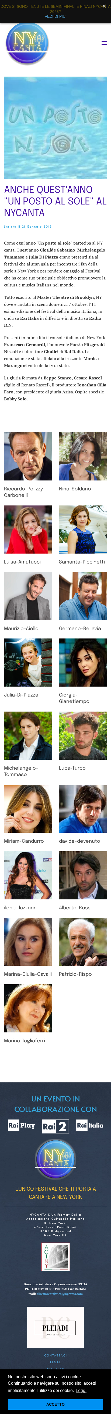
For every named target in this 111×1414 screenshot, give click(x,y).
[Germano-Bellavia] (83, 596)
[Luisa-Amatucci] (28, 529)
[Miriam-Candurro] (28, 809)
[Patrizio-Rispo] (83, 942)
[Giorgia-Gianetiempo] (83, 662)
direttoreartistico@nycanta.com (60, 1294)
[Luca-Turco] (83, 736)
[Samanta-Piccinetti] (83, 529)
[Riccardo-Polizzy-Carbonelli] (28, 456)
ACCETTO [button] (55, 1404)
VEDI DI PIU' (55, 16)
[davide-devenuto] (83, 809)
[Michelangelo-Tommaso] (28, 736)
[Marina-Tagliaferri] (28, 1008)
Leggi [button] (81, 1390)
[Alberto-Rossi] (83, 875)
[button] (104, 43)
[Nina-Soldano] (83, 456)
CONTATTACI (55, 1355)
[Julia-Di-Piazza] (28, 662)
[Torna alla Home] (27, 43)
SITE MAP (55, 1369)
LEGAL (55, 1362)
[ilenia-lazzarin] (28, 875)
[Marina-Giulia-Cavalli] (28, 942)
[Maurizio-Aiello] (28, 596)
